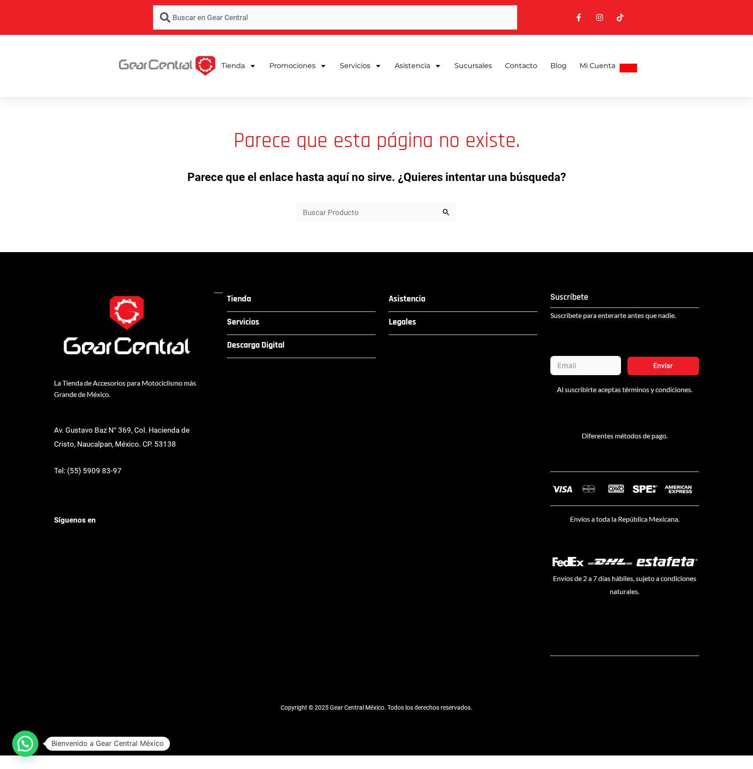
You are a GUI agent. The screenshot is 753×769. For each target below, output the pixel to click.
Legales (402, 322)
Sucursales (473, 66)
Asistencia (412, 66)
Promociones (292, 66)
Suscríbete (569, 297)
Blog (558, 66)
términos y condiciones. (657, 389)
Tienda (233, 66)
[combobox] (335, 17)
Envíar (663, 366)
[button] (25, 744)
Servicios (355, 66)
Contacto (521, 66)
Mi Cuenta (597, 66)
